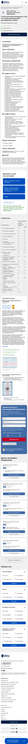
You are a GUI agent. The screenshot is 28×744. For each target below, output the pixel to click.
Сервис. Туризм (5, 692)
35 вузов (6, 611)
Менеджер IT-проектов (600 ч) (10, 464)
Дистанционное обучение (6, 7)
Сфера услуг (4, 695)
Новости (3, 711)
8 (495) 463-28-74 (7, 664)
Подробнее (5, 346)
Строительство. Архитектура (8, 693)
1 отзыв (8, 505)
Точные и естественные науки (8, 699)
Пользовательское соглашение (7, 737)
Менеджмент (16, 8)
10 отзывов (8, 486)
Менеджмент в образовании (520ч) (11, 502)
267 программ (19, 579)
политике (15, 742)
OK (23, 741)
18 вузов (6, 593)
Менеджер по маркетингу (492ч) (10, 540)
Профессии (4, 719)
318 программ (19, 618)
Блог (2, 717)
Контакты (3, 715)
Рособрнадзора (7, 398)
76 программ (19, 633)
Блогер (4, 589)
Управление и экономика (7, 701)
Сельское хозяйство (6, 690)
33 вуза (6, 575)
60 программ (19, 611)
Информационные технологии (8, 684)
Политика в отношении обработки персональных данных (11, 736)
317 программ (19, 641)
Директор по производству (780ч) (11, 521)
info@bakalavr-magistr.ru (7, 668)
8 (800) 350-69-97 (7, 662)
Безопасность (4, 680)
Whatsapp (13, 731)
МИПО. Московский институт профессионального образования (12, 528)
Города (2, 709)
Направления (4, 678)
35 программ (19, 593)
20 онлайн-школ (8, 579)
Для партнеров (4, 713)
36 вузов (6, 633)
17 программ (19, 615)
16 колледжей (7, 615)
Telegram (13, 728)
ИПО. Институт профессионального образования (13, 12)
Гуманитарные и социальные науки (9, 682)
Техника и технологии (6, 697)
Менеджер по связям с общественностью (8, 629)
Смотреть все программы (14, 560)
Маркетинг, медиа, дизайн (6, 8)
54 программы (19, 575)
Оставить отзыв (14, 722)
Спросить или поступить (14, 34)
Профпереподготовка (17, 7)
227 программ (19, 597)
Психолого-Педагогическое (7, 688)
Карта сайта (4, 705)
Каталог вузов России (6, 707)
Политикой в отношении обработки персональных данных (13, 430)
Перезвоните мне (14, 439)
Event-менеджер (7, 571)
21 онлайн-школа (8, 618)
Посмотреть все (8, 202)
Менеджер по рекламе (8, 607)
